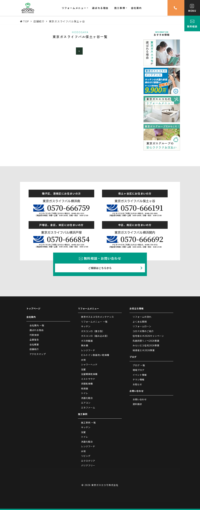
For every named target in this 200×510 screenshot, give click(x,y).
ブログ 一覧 (139, 365)
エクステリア (88, 460)
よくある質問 (140, 321)
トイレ (84, 393)
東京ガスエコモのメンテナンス (97, 316)
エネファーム (88, 407)
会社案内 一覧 (37, 325)
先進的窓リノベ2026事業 (146, 340)
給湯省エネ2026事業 (144, 350)
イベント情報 (140, 374)
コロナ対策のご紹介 (143, 331)
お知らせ (137, 384)
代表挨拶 (34, 334)
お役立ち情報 (137, 308)
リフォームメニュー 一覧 (94, 321)
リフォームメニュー (88, 308)
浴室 (83, 369)
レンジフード (88, 350)
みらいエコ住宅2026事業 (146, 345)
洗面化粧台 (87, 398)
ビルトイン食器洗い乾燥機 (95, 354)
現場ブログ (138, 370)
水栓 (83, 359)
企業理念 (34, 339)
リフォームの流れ (142, 316)
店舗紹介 (34, 349)
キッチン (85, 326)
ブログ (133, 356)
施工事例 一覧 (88, 422)
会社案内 (31, 316)
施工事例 (82, 414)
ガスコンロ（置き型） (93, 331)
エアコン (85, 402)
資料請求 (137, 404)
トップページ (33, 308)
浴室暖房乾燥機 (89, 374)
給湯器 (84, 388)
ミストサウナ (88, 378)
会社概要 (34, 344)
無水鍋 (84, 345)
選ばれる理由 (37, 330)
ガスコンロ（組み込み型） (95, 335)
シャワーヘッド (89, 364)
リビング (85, 455)
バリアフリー (88, 465)
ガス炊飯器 (87, 340)
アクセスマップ (38, 354)
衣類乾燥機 (87, 383)
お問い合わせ (137, 390)
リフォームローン (142, 326)
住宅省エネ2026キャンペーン (148, 335)
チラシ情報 (138, 379)
